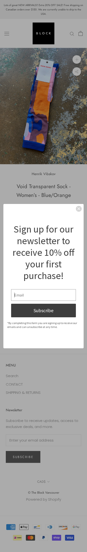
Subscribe (43, 310)
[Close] (79, 209)
